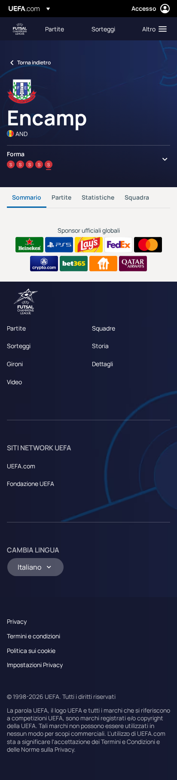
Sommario (26, 197)
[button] (152, 28)
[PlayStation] (59, 244)
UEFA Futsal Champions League (20, 29)
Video (14, 382)
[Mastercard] (148, 244)
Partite (61, 197)
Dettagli (102, 364)
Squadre (103, 328)
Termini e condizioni (33, 636)
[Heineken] (29, 244)
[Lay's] (89, 244)
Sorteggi (19, 346)
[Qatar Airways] (133, 263)
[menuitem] (61, 28)
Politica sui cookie (31, 650)
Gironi (15, 364)
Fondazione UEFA (30, 484)
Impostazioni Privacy (35, 665)
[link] (55, 28)
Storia (100, 346)
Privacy (17, 621)
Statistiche (98, 197)
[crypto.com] (44, 263)
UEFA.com (21, 466)
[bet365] (74, 263)
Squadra (137, 197)
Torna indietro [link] (34, 62)
